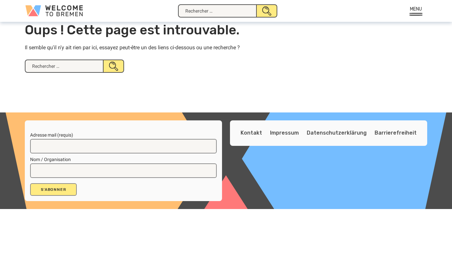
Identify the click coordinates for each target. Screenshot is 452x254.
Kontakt (251, 133)
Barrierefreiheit (396, 133)
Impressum (284, 133)
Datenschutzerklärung (337, 133)
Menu (416, 9)
